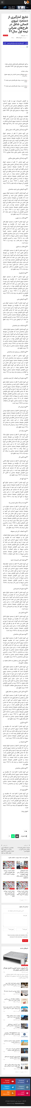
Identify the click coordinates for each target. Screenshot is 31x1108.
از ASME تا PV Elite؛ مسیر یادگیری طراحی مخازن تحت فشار (12, 999)
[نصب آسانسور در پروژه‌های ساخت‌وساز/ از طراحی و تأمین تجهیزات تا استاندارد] (24, 1026)
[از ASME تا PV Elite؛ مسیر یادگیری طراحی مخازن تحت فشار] (24, 1001)
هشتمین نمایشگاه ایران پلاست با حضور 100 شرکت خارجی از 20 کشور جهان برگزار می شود (7, 850)
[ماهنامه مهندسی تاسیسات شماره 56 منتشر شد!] (24, 993)
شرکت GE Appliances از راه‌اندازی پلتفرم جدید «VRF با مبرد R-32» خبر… (11, 1033)
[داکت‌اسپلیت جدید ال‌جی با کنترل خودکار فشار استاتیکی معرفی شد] (15, 958)
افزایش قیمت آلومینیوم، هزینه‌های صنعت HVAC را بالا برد (12, 1057)
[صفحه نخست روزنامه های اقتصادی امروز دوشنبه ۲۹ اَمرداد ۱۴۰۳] (22, 885)
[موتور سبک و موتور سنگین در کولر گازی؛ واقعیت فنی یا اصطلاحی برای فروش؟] (24, 1066)
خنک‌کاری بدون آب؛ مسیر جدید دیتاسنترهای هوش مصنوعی (13, 1049)
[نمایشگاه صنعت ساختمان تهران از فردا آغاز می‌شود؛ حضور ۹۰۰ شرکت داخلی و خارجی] (24, 1009)
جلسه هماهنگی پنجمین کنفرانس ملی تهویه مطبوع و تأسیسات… (15, 75)
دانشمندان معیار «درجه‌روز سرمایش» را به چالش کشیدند (12, 1041)
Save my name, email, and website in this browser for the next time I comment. (18, 936)
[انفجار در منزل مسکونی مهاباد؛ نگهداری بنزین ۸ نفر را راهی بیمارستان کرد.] (24, 1017)
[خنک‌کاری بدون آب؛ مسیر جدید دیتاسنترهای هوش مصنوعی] (24, 1050)
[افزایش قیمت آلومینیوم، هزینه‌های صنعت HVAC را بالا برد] (24, 1058)
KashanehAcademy (19, 1103)
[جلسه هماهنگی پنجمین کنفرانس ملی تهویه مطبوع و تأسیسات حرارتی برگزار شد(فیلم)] (22, 865)
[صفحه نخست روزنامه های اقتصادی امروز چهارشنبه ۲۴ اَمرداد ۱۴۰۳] (9, 885)
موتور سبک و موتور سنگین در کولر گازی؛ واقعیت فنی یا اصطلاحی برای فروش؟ (12, 1066)
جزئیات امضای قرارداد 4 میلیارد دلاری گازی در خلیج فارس (24, 849)
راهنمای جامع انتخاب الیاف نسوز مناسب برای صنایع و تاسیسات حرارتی (11, 984)
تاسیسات (26, 868)
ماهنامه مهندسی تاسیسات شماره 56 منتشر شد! (12, 991)
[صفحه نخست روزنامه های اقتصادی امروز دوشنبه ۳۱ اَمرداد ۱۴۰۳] (9, 865)
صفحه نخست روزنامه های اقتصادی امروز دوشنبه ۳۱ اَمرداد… (15, 81)
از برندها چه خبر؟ (25, 965)
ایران (13, 868)
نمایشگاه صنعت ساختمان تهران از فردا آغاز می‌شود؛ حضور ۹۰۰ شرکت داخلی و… (11, 1008)
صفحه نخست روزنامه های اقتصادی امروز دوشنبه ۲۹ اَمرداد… (15, 86)
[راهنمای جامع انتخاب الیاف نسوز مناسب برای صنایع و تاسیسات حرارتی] (24, 985)
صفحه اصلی (5, 35)
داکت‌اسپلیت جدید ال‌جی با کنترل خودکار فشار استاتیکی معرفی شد (15, 969)
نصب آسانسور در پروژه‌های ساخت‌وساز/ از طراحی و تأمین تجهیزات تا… (13, 1025)
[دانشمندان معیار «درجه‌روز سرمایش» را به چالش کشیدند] (24, 1042)
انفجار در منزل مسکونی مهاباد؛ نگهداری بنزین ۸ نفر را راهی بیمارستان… (13, 1017)
